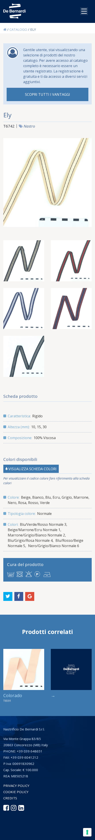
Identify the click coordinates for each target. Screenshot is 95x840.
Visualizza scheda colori (32, 468)
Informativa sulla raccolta (27, 834)
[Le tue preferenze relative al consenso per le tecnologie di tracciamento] (87, 832)
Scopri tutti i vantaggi (47, 94)
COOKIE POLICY (15, 792)
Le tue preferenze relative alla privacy (50, 827)
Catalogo (18, 29)
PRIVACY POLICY (16, 785)
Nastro (29, 126)
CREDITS (10, 798)
